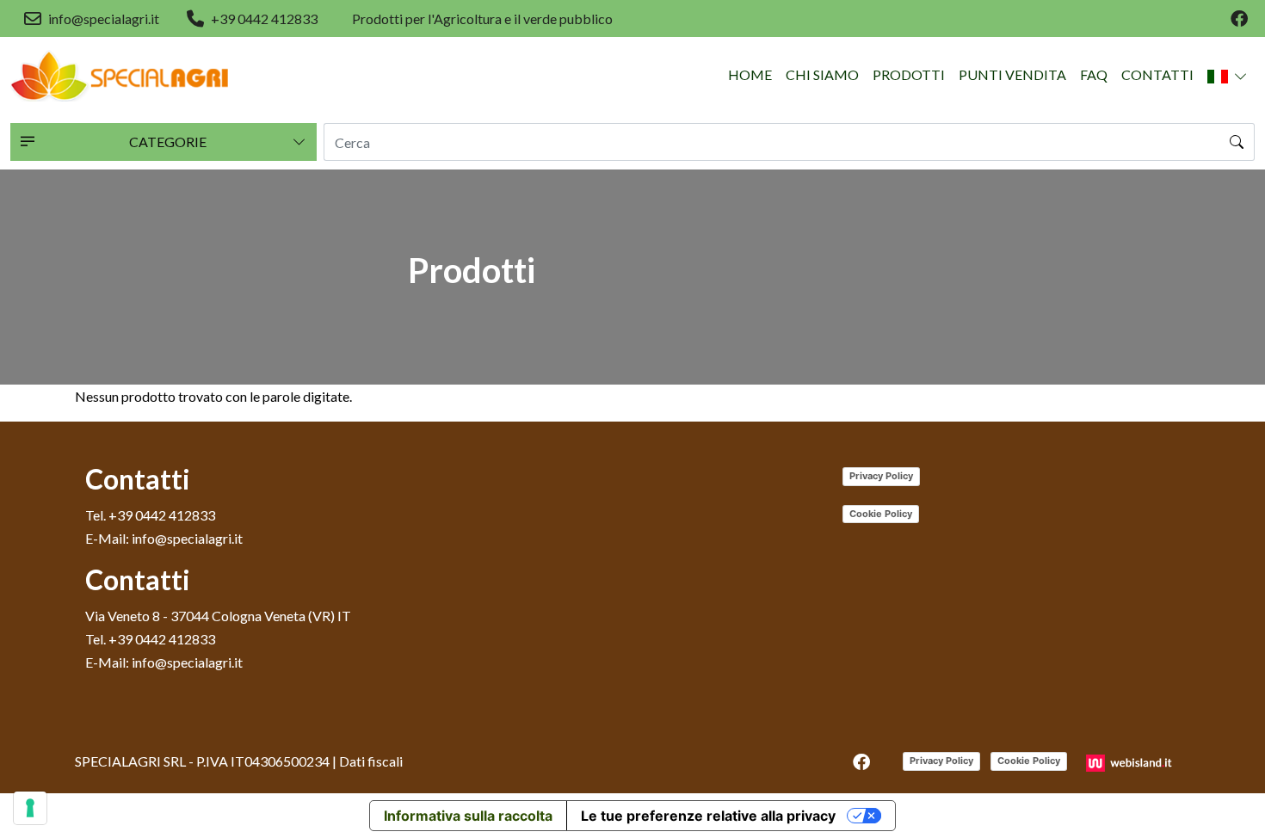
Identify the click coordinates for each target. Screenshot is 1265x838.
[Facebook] (1239, 18)
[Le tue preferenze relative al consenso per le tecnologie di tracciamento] (30, 808)
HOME (750, 74)
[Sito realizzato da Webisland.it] (1131, 760)
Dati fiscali (371, 761)
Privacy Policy (881, 476)
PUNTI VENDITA (1012, 74)
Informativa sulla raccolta (468, 815)
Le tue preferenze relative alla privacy (708, 815)
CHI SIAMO (822, 74)
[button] (1227, 76)
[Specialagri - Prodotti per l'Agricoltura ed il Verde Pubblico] (120, 75)
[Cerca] (1237, 142)
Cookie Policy (880, 514)
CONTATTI (1157, 74)
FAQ (1094, 74)
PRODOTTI (909, 74)
